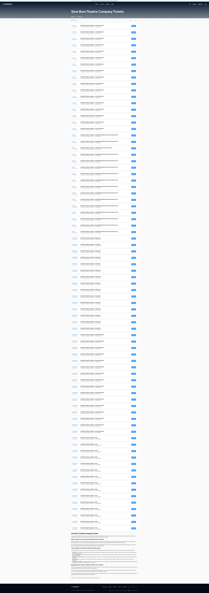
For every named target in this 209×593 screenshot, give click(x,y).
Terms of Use (120, 590)
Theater (107, 4)
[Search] (190, 4)
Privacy (125, 590)
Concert (102, 4)
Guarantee (115, 586)
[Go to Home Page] (7, 4)
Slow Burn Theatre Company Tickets (92, 577)
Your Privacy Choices (134, 590)
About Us (119, 586)
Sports (96, 4)
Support (194, 4)
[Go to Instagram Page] (129, 587)
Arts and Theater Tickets (80, 577)
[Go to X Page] (137, 587)
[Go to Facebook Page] (134, 587)
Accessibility (111, 590)
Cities (112, 4)
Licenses (115, 590)
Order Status (105, 586)
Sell (125, 586)
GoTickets (73, 577)
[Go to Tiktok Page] (132, 587)
